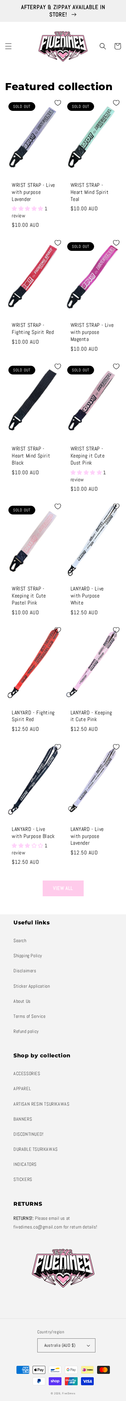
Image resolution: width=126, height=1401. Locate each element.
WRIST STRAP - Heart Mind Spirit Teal (90, 192)
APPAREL (22, 1088)
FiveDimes (68, 1393)
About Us (22, 1001)
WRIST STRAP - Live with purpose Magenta (92, 332)
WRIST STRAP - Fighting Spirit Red (33, 329)
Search (20, 940)
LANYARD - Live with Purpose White (87, 595)
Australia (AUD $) (60, 1345)
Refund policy (26, 1031)
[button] (8, 46)
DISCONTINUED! (28, 1134)
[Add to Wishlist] (57, 103)
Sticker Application (31, 986)
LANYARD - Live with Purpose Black (33, 833)
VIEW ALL (63, 888)
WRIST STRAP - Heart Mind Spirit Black (31, 455)
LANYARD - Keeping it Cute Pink (91, 716)
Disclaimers (24, 971)
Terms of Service (29, 1016)
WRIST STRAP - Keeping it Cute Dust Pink (88, 455)
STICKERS (22, 1179)
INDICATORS (25, 1164)
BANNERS (22, 1119)
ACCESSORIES (26, 1073)
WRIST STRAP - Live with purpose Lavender (33, 192)
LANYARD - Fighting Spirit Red (33, 716)
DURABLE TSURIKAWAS (35, 1149)
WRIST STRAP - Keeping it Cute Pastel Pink (29, 595)
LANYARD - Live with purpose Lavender (87, 836)
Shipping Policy (27, 956)
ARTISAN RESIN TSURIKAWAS (41, 1104)
